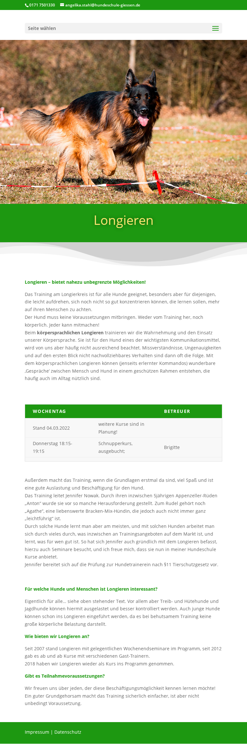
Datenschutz (67, 732)
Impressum (37, 732)
